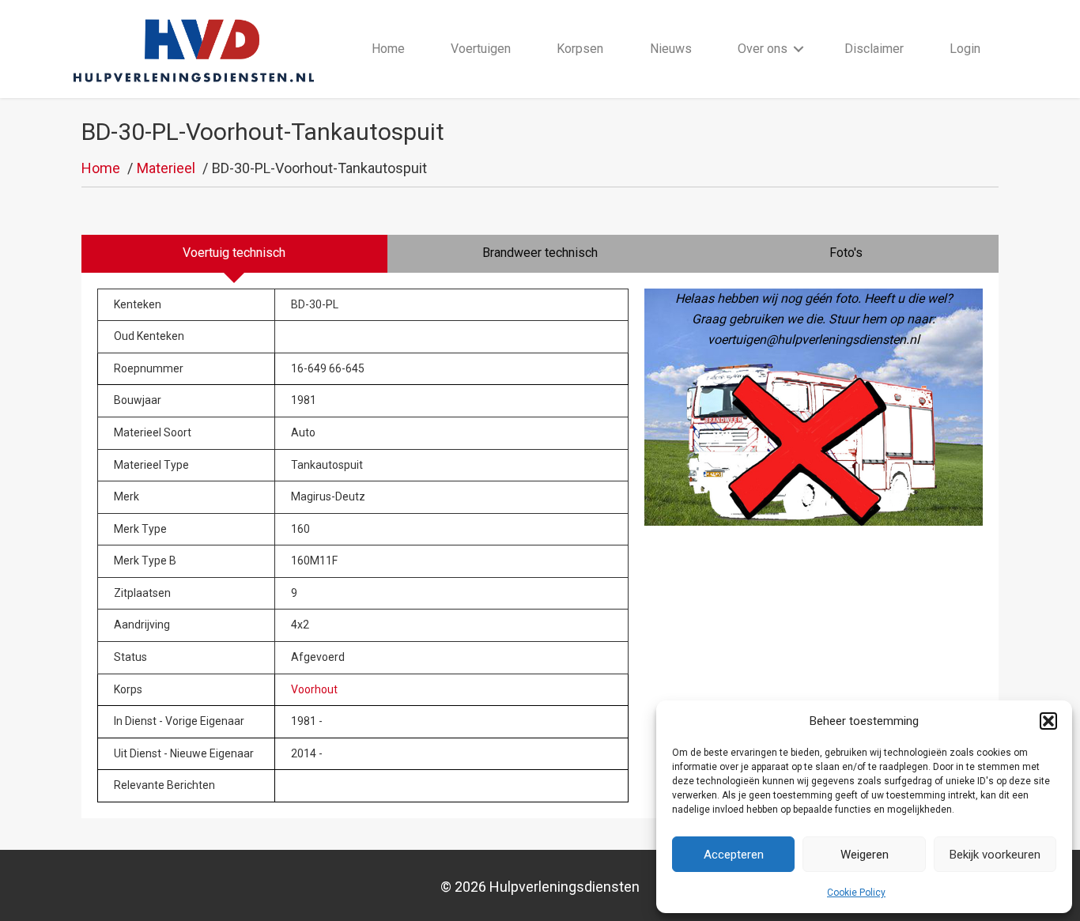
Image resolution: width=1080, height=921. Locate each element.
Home (388, 48)
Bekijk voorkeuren (995, 854)
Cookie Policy (856, 892)
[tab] (234, 254)
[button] (1048, 721)
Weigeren (864, 854)
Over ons (762, 48)
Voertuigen (481, 48)
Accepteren (734, 854)
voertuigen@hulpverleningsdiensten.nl (814, 339)
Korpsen (580, 48)
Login (965, 48)
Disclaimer (874, 48)
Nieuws (671, 48)
